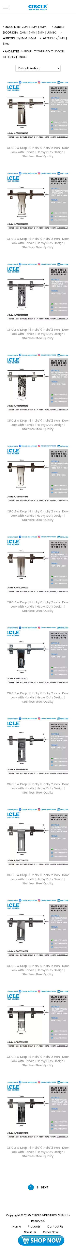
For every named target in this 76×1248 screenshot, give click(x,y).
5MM (43, 27)
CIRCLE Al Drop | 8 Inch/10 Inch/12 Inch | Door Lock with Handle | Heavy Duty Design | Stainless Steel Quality (38, 152)
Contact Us (55, 1227)
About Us (30, 1232)
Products (34, 1227)
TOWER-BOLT (43, 51)
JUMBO (52, 32)
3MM (34, 27)
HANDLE (26, 51)
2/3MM (22, 38)
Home (17, 1227)
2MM (25, 27)
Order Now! (51, 1232)
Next (44, 1187)
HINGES (22, 57)
